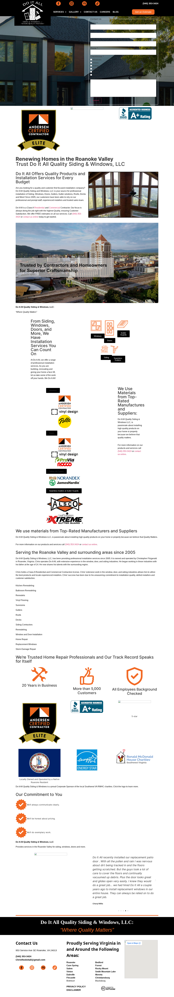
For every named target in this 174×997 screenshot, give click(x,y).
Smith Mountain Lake (105, 972)
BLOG (116, 12)
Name (94, 23)
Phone (94, 48)
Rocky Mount (101, 968)
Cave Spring (72, 965)
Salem (69, 968)
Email (93, 31)
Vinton (69, 972)
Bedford (99, 962)
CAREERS (105, 12)
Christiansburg (102, 978)
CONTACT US (90, 12)
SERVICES (58, 12)
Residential (39, 208)
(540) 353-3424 (150, 3)
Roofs (95, 72)
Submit (95, 100)
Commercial (54, 208)
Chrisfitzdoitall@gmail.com (30, 960)
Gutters (96, 69)
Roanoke (70, 962)
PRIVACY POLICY (76, 986)
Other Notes (97, 78)
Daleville (70, 975)
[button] (53, 390)
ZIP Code (95, 40)
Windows (96, 60)
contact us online (30, 217)
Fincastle (70, 978)
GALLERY (74, 12)
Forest (98, 965)
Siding (95, 66)
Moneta (98, 975)
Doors (95, 63)
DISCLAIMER (73, 990)
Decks (95, 75)
